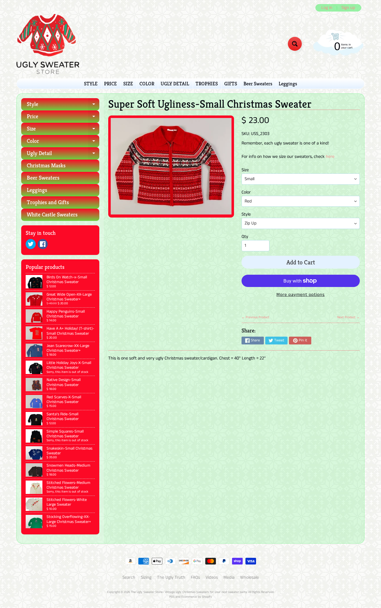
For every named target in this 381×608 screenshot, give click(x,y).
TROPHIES (207, 83)
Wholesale (249, 577)
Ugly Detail (63, 155)
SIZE (128, 83)
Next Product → (348, 317)
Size (63, 130)
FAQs (195, 577)
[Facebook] (43, 244)
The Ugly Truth (171, 577)
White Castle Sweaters (52, 214)
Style (63, 105)
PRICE (110, 83)
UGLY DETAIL (175, 83)
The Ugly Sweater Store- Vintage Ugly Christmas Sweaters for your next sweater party (189, 592)
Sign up (348, 8)
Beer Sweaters (257, 83)
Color (63, 142)
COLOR (146, 83)
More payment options (300, 294)
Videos (212, 577)
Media (229, 577)
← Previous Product (255, 317)
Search (128, 577)
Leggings (288, 83)
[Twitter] (31, 244)
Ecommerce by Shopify (196, 597)
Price (63, 118)
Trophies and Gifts (48, 202)
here (330, 156)
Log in (326, 8)
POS (172, 597)
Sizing (146, 577)
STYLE (91, 83)
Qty (245, 236)
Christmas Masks (46, 165)
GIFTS (230, 83)
